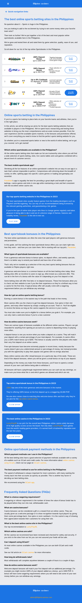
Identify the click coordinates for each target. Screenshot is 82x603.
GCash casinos (40, 463)
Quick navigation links (18, 12)
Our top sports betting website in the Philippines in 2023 (32, 197)
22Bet (8, 388)
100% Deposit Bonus (39, 69)
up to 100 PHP (39, 95)
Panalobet (8, 181)
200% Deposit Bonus (39, 58)
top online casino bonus (28, 399)
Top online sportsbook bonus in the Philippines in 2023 (31, 383)
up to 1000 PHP (39, 61)
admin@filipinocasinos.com (41, 597)
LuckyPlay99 (11, 423)
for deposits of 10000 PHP (39, 82)
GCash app (29, 482)
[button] (41, 11)
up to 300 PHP (39, 72)
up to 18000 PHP (39, 106)
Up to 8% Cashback (39, 80)
